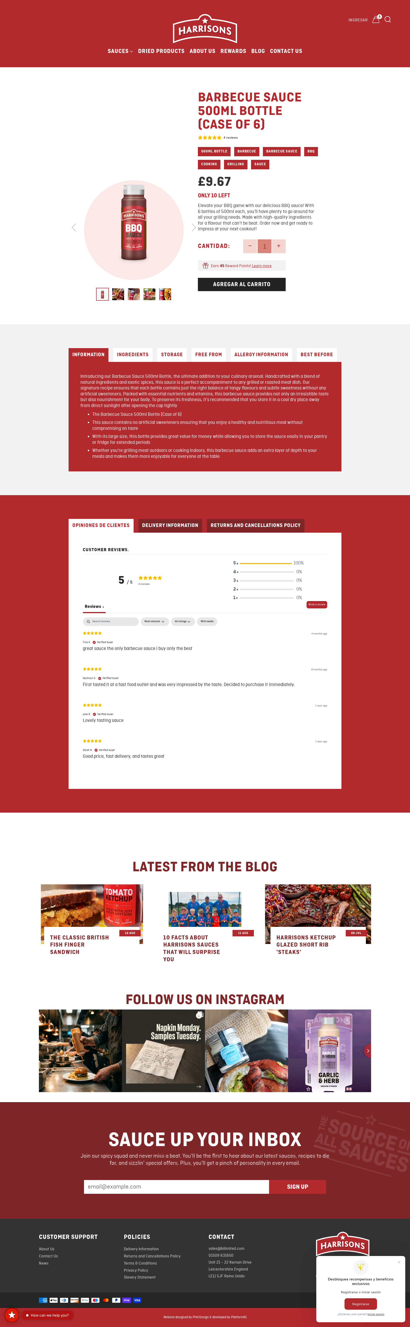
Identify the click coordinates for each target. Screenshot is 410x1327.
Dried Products (161, 51)
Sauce (260, 164)
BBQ (311, 151)
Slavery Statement (140, 1277)
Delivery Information (141, 1249)
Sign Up (297, 1187)
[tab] (102, 294)
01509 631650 (221, 1255)
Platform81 (239, 1317)
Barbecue (247, 151)
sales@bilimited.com (226, 1248)
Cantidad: (214, 246)
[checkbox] (207, 621)
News (43, 1263)
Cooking (209, 164)
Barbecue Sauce (281, 151)
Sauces (118, 51)
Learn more (262, 266)
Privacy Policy (136, 1270)
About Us (202, 51)
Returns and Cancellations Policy (152, 1256)
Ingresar (358, 20)
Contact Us (286, 51)
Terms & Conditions (140, 1263)
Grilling (235, 164)
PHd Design (201, 1317)
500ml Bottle (214, 151)
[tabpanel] (205, 692)
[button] (267, 563)
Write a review (316, 604)
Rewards (233, 51)
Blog (258, 51)
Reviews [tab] (94, 606)
